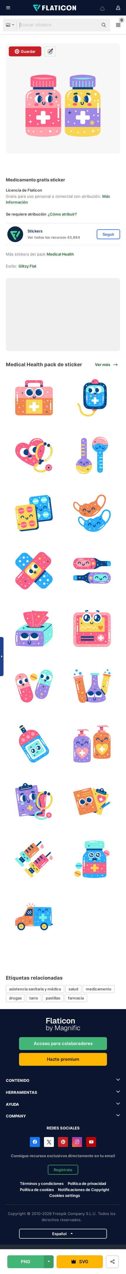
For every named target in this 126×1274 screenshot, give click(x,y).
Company (16, 1116)
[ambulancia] (34, 917)
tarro (33, 998)
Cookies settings (64, 1195)
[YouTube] (91, 1142)
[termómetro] (92, 455)
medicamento (98, 989)
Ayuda (12, 1104)
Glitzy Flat (27, 266)
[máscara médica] (92, 513)
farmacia (76, 998)
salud (73, 989)
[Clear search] (90, 25)
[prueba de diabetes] (34, 744)
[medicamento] (34, 513)
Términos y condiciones (42, 1183)
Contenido (17, 1080)
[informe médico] (92, 801)
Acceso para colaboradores (63, 1043)
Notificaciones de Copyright (83, 1189)
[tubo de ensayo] (92, 686)
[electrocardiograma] (92, 629)
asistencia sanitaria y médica (35, 989)
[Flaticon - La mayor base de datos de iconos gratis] (55, 8)
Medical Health (60, 254)
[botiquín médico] (34, 398)
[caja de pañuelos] (34, 629)
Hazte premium (63, 1059)
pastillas (53, 998)
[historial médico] (34, 801)
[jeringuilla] (34, 859)
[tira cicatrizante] (34, 571)
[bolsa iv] (92, 398)
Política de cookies (37, 1189)
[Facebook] (35, 1142)
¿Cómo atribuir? (62, 214)
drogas (15, 998)
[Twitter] (49, 1142)
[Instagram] (77, 1142)
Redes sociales (63, 1128)
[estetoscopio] (34, 455)
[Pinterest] (63, 1142)
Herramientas (21, 1092)
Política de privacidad (87, 1183)
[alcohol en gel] (92, 744)
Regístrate (63, 1169)
